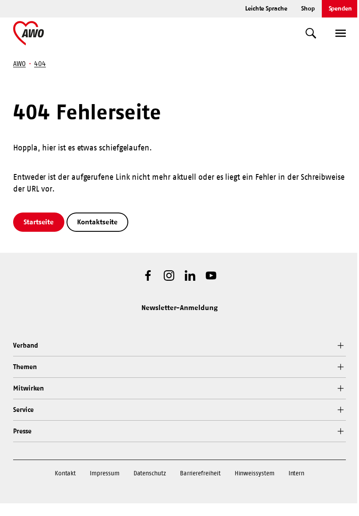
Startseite (39, 222)
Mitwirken (28, 388)
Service (23, 409)
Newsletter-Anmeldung (179, 307)
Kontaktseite (97, 222)
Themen (25, 366)
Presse (22, 431)
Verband (25, 345)
